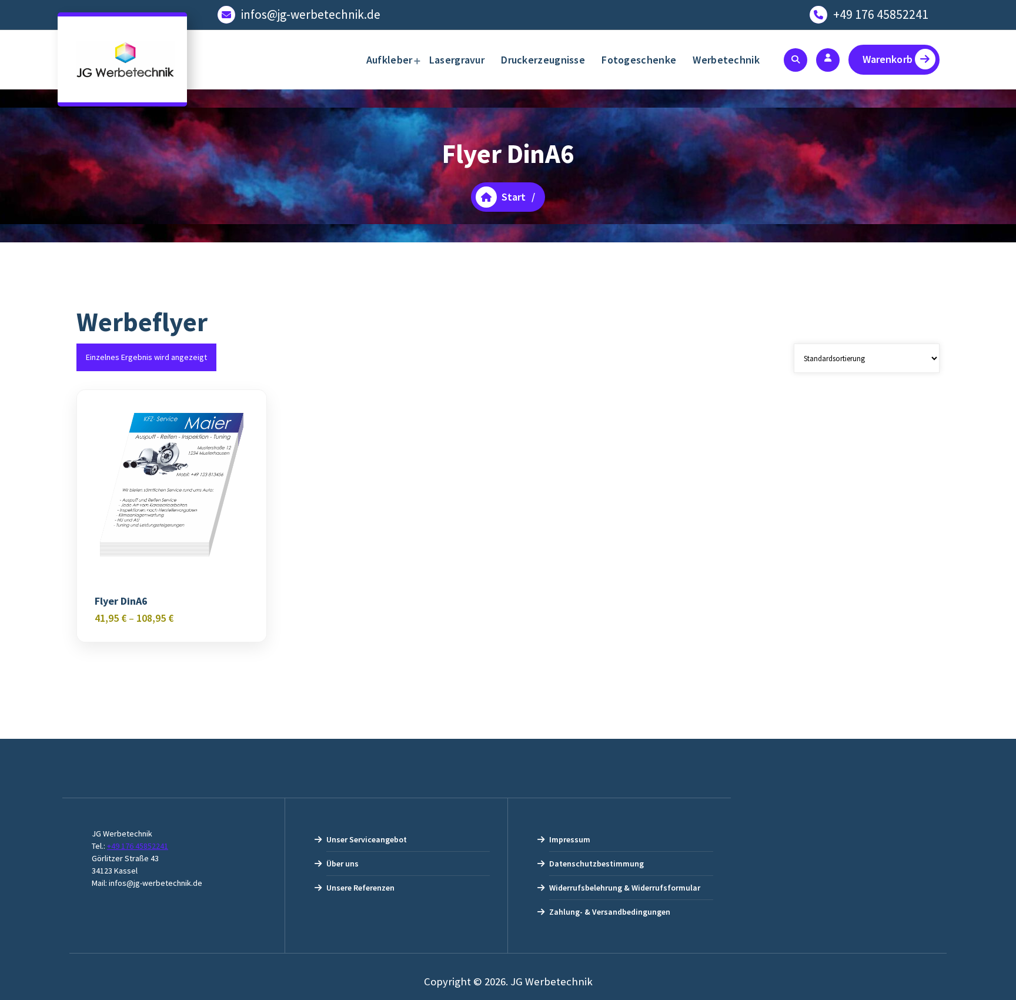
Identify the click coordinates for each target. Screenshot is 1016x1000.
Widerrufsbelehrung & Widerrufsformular (624, 887)
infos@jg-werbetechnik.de (310, 14)
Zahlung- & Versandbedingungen (609, 911)
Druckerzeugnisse (543, 59)
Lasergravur (456, 59)
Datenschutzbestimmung (596, 863)
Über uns (342, 863)
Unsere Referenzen (360, 887)
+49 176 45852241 (880, 14)
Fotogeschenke (638, 59)
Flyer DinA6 (121, 601)
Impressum (569, 839)
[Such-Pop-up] (795, 60)
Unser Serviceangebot (366, 839)
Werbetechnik (726, 59)
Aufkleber (389, 59)
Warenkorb (888, 59)
